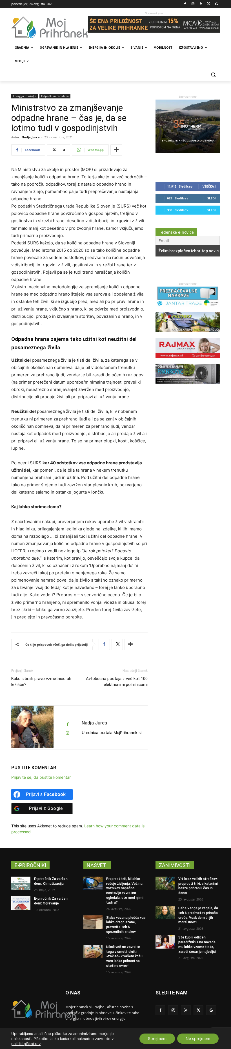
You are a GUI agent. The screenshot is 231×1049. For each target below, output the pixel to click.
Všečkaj (209, 186)
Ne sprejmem (198, 1038)
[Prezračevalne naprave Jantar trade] (188, 309)
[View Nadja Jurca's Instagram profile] (67, 733)
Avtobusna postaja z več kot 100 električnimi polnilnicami (117, 681)
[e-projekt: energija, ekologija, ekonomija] (188, 334)
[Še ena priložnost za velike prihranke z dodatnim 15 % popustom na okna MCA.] (154, 24)
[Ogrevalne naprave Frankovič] (188, 386)
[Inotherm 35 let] (188, 151)
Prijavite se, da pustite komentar (41, 777)
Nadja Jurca (30, 137)
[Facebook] (185, 4)
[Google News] (216, 4)
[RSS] (201, 4)
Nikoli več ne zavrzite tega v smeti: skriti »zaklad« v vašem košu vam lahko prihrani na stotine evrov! (124, 956)
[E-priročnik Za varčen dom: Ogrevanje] (20, 903)
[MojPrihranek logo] (49, 27)
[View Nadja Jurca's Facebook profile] (67, 724)
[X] (208, 4)
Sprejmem (157, 1038)
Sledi (211, 198)
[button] (213, 74)
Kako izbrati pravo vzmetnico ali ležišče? (41, 681)
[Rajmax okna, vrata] (188, 360)
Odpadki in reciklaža (55, 96)
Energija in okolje (24, 96)
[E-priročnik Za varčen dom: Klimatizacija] (20, 883)
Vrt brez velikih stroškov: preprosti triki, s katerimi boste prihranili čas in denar (198, 886)
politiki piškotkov (26, 1043)
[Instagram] (193, 4)
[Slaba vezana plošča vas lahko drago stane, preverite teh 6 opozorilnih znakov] (93, 922)
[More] (116, 150)
